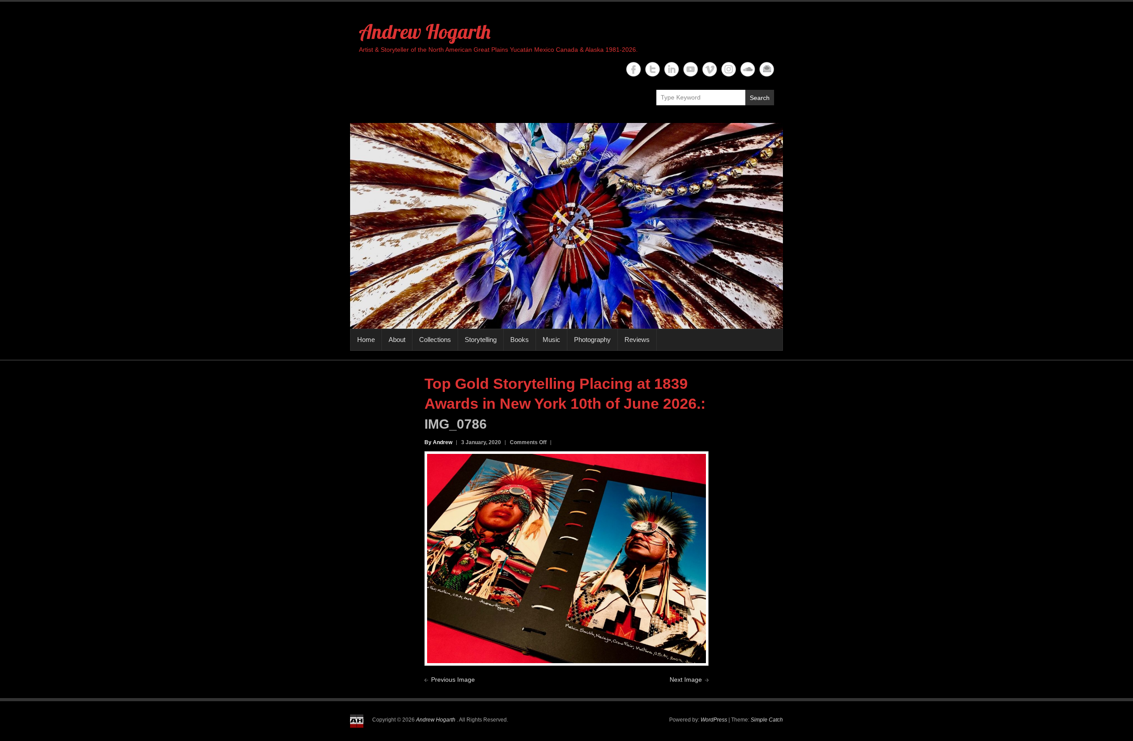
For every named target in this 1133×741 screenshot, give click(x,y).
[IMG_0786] (566, 458)
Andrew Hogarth (424, 31)
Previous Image (453, 679)
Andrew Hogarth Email (766, 69)
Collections (435, 339)
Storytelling (481, 339)
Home (366, 339)
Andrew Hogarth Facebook (633, 69)
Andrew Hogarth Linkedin (671, 69)
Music (551, 339)
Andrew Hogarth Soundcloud (747, 69)
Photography (592, 339)
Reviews (637, 339)
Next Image (686, 679)
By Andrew (438, 442)
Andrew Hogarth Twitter (652, 69)
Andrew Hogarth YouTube (690, 69)
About (397, 339)
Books (519, 339)
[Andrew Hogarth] (566, 226)
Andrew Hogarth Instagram (728, 69)
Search (760, 97)
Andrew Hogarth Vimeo (709, 69)
